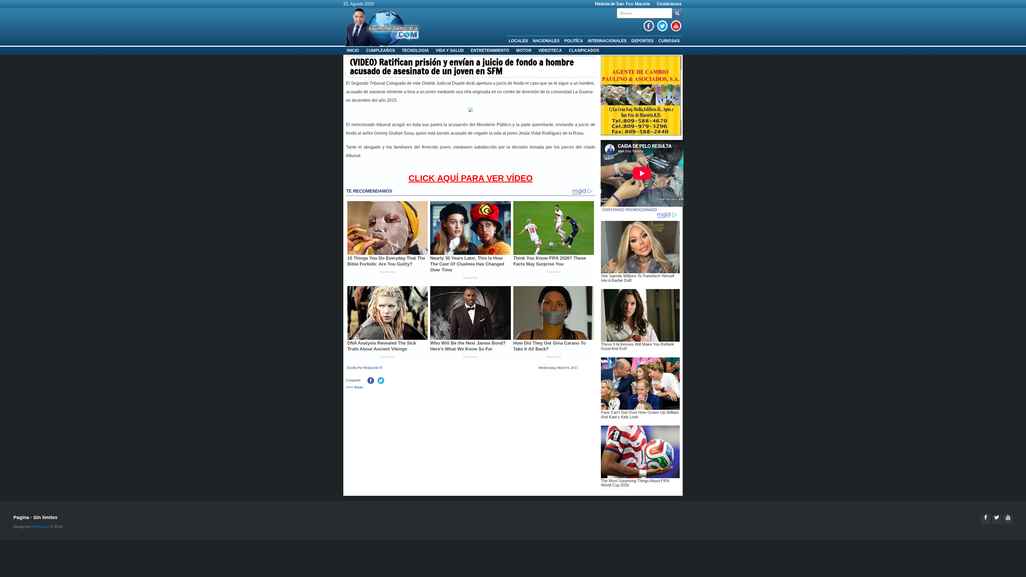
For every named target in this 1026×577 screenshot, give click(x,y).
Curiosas (669, 41)
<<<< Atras (354, 387)
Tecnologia (415, 50)
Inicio (353, 50)
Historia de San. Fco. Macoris (622, 4)
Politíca (573, 41)
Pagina (21, 517)
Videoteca (550, 50)
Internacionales (607, 41)
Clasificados (584, 50)
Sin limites (45, 517)
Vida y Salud (450, 50)
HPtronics (40, 526)
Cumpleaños (380, 50)
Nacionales (546, 41)
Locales (518, 41)
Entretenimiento (490, 50)
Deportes (642, 41)
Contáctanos (669, 4)
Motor (523, 50)
